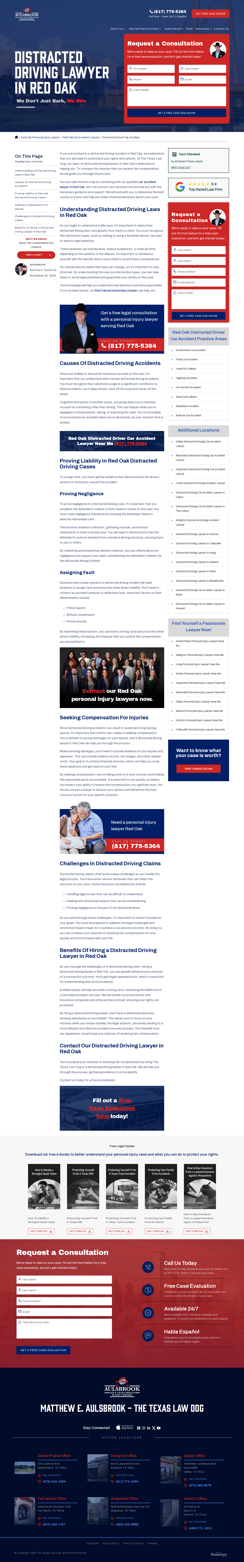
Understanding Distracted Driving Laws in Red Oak (35, 173)
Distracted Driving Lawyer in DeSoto (197, 534)
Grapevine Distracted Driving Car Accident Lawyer (200, 471)
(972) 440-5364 (54, 1481)
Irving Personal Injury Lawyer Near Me (198, 664)
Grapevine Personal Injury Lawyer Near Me (200, 682)
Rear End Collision (186, 396)
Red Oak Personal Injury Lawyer (40, 137)
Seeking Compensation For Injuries (31, 207)
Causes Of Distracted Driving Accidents (33, 184)
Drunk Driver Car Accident (191, 350)
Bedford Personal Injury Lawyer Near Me (199, 711)
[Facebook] (138, 1428)
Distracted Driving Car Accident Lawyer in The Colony (200, 508)
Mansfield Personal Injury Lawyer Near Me (200, 692)
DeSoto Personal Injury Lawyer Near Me (199, 720)
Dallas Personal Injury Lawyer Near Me (198, 701)
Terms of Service (133, 1543)
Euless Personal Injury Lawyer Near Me (198, 673)
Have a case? (34, 254)
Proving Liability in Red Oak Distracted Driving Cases (31, 195)
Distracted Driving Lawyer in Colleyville (198, 543)
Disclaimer (92, 1543)
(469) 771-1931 (200, 1528)
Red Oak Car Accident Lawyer (81, 137)
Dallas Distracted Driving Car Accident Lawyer (198, 443)
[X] (153, 1428)
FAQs (189, 29)
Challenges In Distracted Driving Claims (35, 218)
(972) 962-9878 (200, 1485)
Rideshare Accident (187, 406)
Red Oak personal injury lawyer (116, 290)
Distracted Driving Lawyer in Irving (196, 552)
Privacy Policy (110, 1543)
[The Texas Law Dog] (26, 14)
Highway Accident (186, 378)
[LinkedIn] (148, 1428)
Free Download (38, 1231)
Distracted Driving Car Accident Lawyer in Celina (200, 494)
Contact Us (221, 29)
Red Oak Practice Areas (143, 29)
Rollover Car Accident (188, 415)
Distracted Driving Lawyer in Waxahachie (200, 580)
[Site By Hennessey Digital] (219, 1555)
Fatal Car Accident (187, 359)
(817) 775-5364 (170, 11)
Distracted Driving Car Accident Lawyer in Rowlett (200, 606)
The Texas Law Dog (49, 1553)
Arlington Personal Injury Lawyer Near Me (200, 655)
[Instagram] (143, 1428)
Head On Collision (186, 368)
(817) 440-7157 (54, 1524)
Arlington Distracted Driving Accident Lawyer (197, 522)
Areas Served (173, 29)
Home (16, 137)
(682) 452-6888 (127, 1524)
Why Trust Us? (181, 167)
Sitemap (152, 1543)
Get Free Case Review (210, 13)
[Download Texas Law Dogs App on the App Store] (117, 1428)
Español (182, 16)
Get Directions (52, 1475)
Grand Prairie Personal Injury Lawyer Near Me (200, 643)
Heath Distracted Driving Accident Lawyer (200, 483)
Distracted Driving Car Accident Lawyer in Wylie (200, 592)
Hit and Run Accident (188, 387)
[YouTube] (158, 1428)
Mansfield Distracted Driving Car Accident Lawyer (200, 457)
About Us (116, 29)
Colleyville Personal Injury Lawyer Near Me (200, 729)
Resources (202, 29)
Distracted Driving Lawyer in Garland (197, 562)
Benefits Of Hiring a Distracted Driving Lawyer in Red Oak (34, 230)
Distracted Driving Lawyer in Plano (196, 571)
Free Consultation (198, 768)
